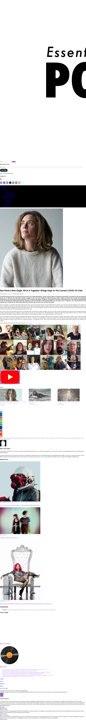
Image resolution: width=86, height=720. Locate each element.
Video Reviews (30, 438)
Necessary (4, 708)
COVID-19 (47, 438)
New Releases (8, 201)
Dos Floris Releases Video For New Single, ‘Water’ (68, 401)
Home (4, 190)
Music (4, 198)
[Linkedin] (1, 416)
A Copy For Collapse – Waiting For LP (9, 537)
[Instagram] (1, 432)
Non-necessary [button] (3, 713)
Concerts (7, 204)
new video (74, 438)
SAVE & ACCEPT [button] (3, 719)
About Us (5, 188)
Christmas (10, 194)
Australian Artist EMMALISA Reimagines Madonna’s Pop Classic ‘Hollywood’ (20, 673)
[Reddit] (1, 419)
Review (78, 438)
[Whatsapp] (1, 421)
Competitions (8, 200)
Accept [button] (58, 692)
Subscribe (3, 170)
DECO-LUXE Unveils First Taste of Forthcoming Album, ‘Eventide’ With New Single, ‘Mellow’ (24, 672)
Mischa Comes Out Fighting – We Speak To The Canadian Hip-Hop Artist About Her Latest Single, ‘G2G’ (26, 603)
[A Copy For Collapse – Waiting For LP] (20, 533)
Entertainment (6, 206)
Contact (2, 678)
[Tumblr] (1, 414)
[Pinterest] (1, 434)
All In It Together (41, 438)
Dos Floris (52, 438)
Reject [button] (61, 692)
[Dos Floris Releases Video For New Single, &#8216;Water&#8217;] (71, 395)
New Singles (13, 438)
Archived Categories (9, 193)
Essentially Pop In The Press (9, 197)
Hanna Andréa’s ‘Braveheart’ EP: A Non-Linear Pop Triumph (17, 671)
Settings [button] (65, 692)
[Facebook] (1, 412)
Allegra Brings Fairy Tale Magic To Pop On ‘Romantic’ (15, 676)
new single (68, 438)
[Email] (1, 423)
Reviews (18, 438)
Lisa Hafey (3, 294)
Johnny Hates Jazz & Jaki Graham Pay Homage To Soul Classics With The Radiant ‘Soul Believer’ (25, 675)
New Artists (8, 202)
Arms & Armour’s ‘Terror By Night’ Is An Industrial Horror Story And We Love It (21, 669)
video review (6, 439)
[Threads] (1, 427)
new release (63, 438)
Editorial (7, 191)
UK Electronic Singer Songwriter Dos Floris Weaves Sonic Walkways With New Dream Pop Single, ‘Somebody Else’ (13, 402)
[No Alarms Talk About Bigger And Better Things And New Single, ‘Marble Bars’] (20, 501)
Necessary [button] (2, 707)
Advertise (2, 683)
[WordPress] (1, 430)
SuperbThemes (24, 690)
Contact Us (5, 186)
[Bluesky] (1, 425)
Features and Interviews (8, 195)
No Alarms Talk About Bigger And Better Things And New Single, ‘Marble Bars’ (19, 505)
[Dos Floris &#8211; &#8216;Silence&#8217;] (42, 395)
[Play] (10, 377)
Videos (4, 205)
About (1, 686)
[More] (1, 436)
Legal (4, 187)
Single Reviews (23, 438)
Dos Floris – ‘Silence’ (33, 401)
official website (28, 323)
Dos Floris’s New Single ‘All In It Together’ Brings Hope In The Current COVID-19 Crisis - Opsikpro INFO (31, 609)
